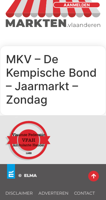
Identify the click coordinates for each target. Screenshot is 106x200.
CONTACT (84, 193)
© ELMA (27, 175)
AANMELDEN (77, 5)
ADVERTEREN (53, 193)
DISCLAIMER (19, 193)
